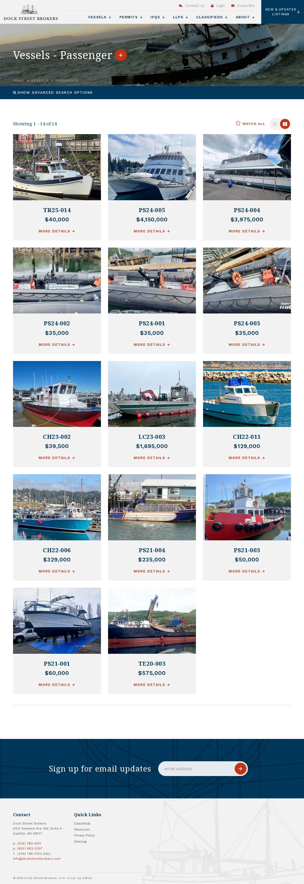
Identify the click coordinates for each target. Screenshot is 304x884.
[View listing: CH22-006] (57, 507)
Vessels (98, 17)
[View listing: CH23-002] (57, 394)
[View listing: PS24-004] (247, 167)
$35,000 (57, 333)
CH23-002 (57, 436)
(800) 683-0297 (30, 848)
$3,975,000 (247, 219)
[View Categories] (121, 55)
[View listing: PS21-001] (57, 621)
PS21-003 (247, 550)
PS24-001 (152, 323)
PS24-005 (152, 210)
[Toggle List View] (275, 124)
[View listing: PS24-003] (247, 281)
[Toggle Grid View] (285, 124)
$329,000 (57, 559)
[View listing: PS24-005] (152, 167)
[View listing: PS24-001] (152, 281)
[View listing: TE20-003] (152, 621)
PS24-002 (57, 323)
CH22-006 (57, 550)
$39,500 (57, 446)
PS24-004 (247, 210)
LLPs (179, 17)
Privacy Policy (84, 835)
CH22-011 (247, 436)
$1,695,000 (152, 446)
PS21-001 (57, 663)
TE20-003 (152, 663)
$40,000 (57, 219)
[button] (53, 92)
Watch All (253, 124)
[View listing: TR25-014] (57, 167)
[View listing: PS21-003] (247, 507)
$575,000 (152, 673)
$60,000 (57, 673)
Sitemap (80, 841)
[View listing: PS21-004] (152, 507)
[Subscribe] (241, 769)
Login (220, 6)
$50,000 (247, 559)
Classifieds (210, 17)
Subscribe (245, 6)
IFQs (156, 17)
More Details (54, 231)
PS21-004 (152, 550)
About (244, 17)
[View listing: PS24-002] (57, 281)
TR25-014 (57, 210)
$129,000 (247, 446)
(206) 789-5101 (29, 843)
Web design (67, 878)
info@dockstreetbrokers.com (37, 858)
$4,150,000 (152, 219)
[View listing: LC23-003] (152, 394)
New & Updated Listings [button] (281, 12)
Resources (82, 829)
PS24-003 (247, 323)
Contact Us (194, 6)
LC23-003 (152, 436)
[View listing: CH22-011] (247, 394)
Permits (129, 17)
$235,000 (152, 559)
